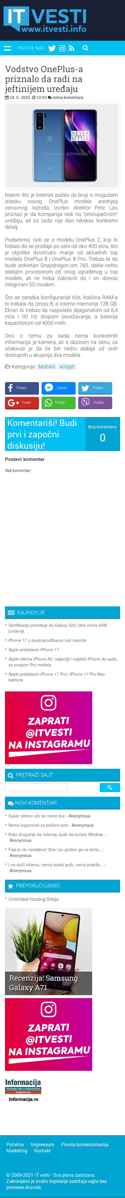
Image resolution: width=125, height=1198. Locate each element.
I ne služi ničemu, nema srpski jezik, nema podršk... (55, 864)
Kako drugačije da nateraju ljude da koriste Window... (57, 834)
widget (67, 367)
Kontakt (42, 1150)
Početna (15, 1144)
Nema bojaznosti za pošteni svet (38, 825)
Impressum (42, 1144)
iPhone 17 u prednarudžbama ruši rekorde (47, 640)
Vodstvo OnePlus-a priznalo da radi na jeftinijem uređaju (44, 79)
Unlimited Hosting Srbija (33, 899)
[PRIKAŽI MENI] (7, 48)
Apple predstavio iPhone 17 (33, 649)
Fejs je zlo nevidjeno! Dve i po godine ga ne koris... (55, 849)
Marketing (16, 1150)
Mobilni (46, 367)
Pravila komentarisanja (85, 1144)
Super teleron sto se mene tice (36, 816)
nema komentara (68, 97)
